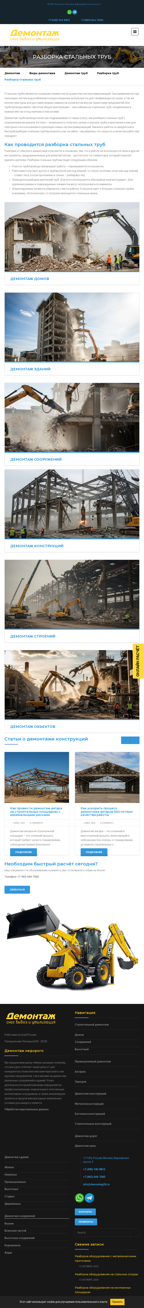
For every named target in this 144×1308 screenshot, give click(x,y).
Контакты (85, 1212)
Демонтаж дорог (86, 1136)
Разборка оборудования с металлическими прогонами (105, 1258)
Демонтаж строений (32, 636)
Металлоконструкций (89, 1103)
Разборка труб (108, 73)
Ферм (8, 1252)
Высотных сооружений (19, 1238)
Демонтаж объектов (32, 726)
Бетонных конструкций (90, 1113)
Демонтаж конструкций (36, 546)
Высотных (11, 1189)
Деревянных (12, 1203)
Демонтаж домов (29, 279)
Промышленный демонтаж (93, 1061)
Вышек (9, 1223)
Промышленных (15, 1181)
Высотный (82, 1049)
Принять (117, 1301)
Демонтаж (12, 73)
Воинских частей (15, 1230)
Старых (9, 1196)
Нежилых (10, 1174)
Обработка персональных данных (26, 1109)
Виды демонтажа (42, 73)
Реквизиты (86, 1221)
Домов (79, 1034)
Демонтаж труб (76, 73)
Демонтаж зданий (30, 369)
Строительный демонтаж (92, 1024)
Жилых (9, 1167)
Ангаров (80, 1071)
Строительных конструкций (93, 1123)
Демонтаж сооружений (36, 459)
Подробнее (23, 852)
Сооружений (83, 1041)
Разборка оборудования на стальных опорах (106, 1274)
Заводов (80, 1081)
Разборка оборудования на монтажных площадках (103, 1290)
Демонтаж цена (85, 1145)
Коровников (12, 1245)
